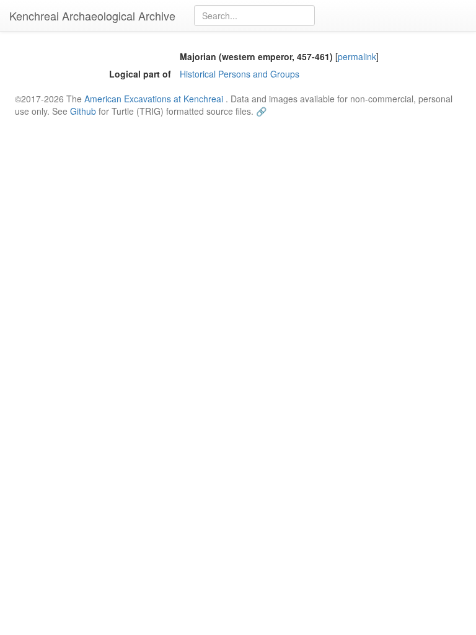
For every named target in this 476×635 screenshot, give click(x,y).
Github (83, 111)
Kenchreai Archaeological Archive (92, 15)
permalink (357, 56)
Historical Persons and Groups (239, 74)
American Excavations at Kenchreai (153, 98)
